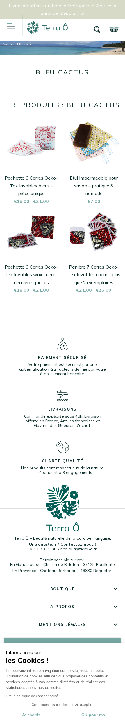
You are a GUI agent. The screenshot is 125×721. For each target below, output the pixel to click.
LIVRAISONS (62, 409)
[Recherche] (97, 29)
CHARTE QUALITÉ (62, 460)
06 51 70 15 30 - (44, 549)
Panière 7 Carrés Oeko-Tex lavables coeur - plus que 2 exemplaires (93, 274)
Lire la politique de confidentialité (32, 696)
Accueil (8, 44)
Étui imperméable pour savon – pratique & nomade (94, 185)
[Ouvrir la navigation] (11, 26)
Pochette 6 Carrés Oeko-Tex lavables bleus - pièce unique (31, 185)
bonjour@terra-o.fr (78, 549)
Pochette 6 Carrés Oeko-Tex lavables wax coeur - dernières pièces (31, 274)
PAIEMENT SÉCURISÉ (62, 357)
